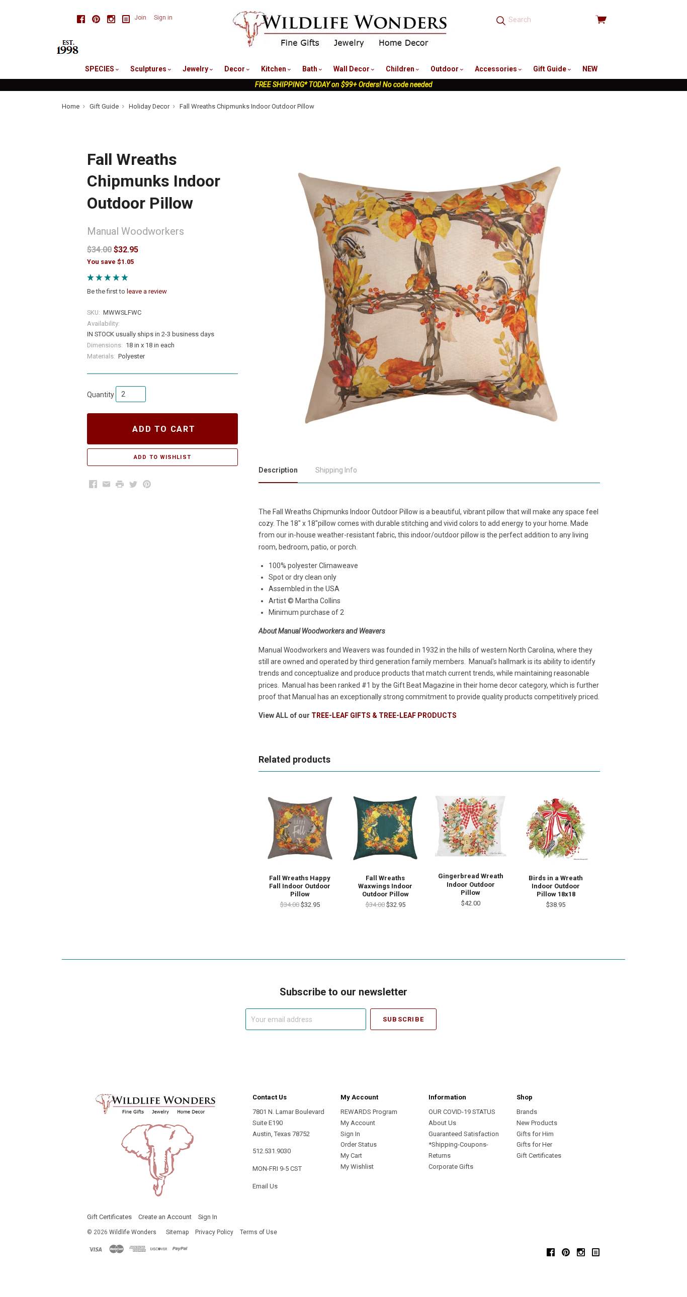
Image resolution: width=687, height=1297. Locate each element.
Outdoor (445, 69)
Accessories (497, 69)
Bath (310, 69)
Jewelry (196, 69)
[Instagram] (111, 19)
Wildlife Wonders (132, 1232)
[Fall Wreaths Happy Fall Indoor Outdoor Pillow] (299, 828)
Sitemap (177, 1232)
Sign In (350, 1134)
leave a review (147, 291)
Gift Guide (550, 69)
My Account (357, 1123)
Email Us (265, 1186)
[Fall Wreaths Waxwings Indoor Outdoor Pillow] (385, 828)
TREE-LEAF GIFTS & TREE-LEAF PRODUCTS (384, 715)
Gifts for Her (534, 1144)
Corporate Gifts (450, 1166)
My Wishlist (357, 1166)
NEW (589, 69)
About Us (442, 1123)
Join (140, 17)
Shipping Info (336, 470)
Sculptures (149, 69)
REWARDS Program (368, 1112)
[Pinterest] (96, 19)
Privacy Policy (214, 1232)
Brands (527, 1112)
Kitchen (274, 69)
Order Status (358, 1144)
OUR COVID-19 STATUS (461, 1112)
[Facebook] (81, 19)
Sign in (163, 17)
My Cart (351, 1155)
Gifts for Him (535, 1134)
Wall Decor (352, 69)
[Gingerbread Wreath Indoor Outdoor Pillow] (470, 827)
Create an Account (165, 1217)
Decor (235, 69)
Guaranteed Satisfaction (463, 1134)
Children (401, 69)
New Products (537, 1123)
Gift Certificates (539, 1155)
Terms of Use (258, 1232)
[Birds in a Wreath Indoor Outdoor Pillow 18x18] (555, 828)
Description (278, 470)
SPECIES (100, 69)
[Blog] (126, 19)
